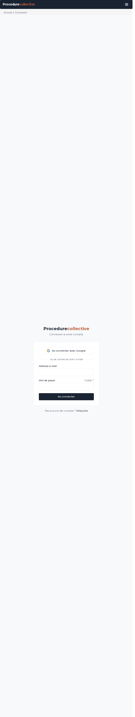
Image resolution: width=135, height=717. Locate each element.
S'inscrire (82, 410)
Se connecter (66, 396)
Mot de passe (47, 380)
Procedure (66, 328)
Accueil (8, 12)
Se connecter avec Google (69, 350)
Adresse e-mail (48, 366)
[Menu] (126, 4)
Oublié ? (89, 380)
